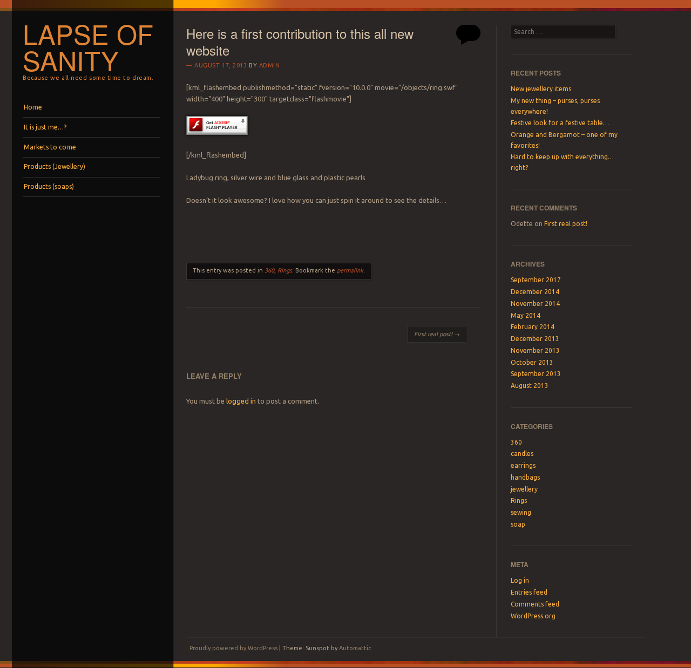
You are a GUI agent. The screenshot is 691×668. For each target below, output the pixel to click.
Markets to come (50, 147)
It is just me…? (45, 127)
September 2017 (536, 279)
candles (522, 453)
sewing (521, 512)
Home (33, 107)
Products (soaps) (49, 186)
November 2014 (535, 303)
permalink (350, 270)
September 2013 (536, 373)
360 (269, 270)
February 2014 (532, 326)
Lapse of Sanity (88, 47)
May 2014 (525, 315)
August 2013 (529, 385)
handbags (525, 477)
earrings (523, 465)
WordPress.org (533, 615)
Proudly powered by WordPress (233, 648)
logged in (241, 401)
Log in (520, 580)
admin (269, 65)
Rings (284, 270)
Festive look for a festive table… (560, 122)
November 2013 (535, 350)
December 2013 (535, 338)
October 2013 (532, 362)
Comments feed (535, 604)
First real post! (437, 334)
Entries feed (529, 592)
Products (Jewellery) (54, 166)
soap (518, 524)
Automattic (355, 648)
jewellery (524, 489)
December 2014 (535, 291)
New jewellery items (541, 88)
